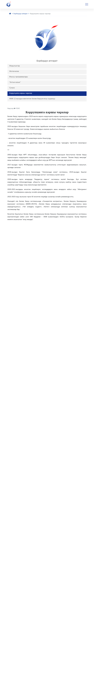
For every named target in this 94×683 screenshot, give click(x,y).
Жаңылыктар (14, 66)
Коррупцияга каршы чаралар (20, 93)
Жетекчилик (14, 71)
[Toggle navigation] (86, 4)
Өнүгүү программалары (18, 77)
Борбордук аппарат (21, 14)
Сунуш (12, 88)
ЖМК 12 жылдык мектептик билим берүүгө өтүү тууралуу (32, 99)
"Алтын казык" (15, 82)
